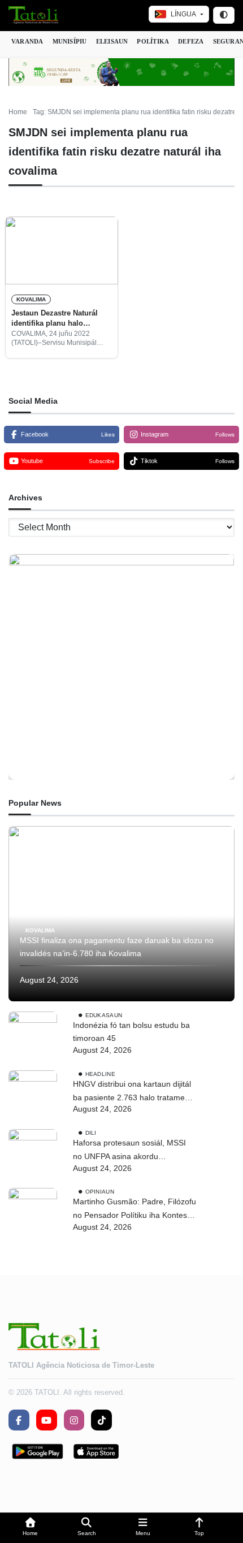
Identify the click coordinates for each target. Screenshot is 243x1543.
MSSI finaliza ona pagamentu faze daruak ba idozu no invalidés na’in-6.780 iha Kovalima (117, 947)
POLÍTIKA (153, 41)
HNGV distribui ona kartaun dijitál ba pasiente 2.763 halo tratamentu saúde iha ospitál (134, 1092)
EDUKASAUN (104, 1015)
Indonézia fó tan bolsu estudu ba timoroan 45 (131, 1032)
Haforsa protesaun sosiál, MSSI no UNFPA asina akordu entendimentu (129, 1151)
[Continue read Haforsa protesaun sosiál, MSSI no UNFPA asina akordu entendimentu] (32, 1153)
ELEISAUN (112, 41)
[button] (30, 1528)
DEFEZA (190, 41)
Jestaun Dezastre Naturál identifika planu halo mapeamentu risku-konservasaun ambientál (54, 319)
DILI (91, 1133)
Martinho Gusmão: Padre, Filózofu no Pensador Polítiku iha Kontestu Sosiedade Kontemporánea (134, 1209)
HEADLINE (100, 1074)
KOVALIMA (31, 299)
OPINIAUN (99, 1191)
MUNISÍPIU (70, 41)
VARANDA (27, 41)
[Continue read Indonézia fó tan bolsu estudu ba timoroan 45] (32, 1036)
